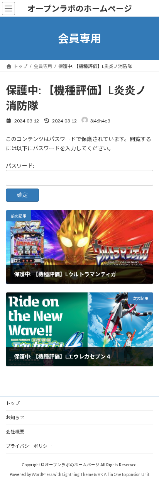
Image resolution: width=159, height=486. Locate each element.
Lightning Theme (77, 474)
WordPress (42, 474)
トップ (13, 403)
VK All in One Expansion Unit (123, 474)
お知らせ (15, 417)
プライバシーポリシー (29, 446)
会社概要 (15, 432)
